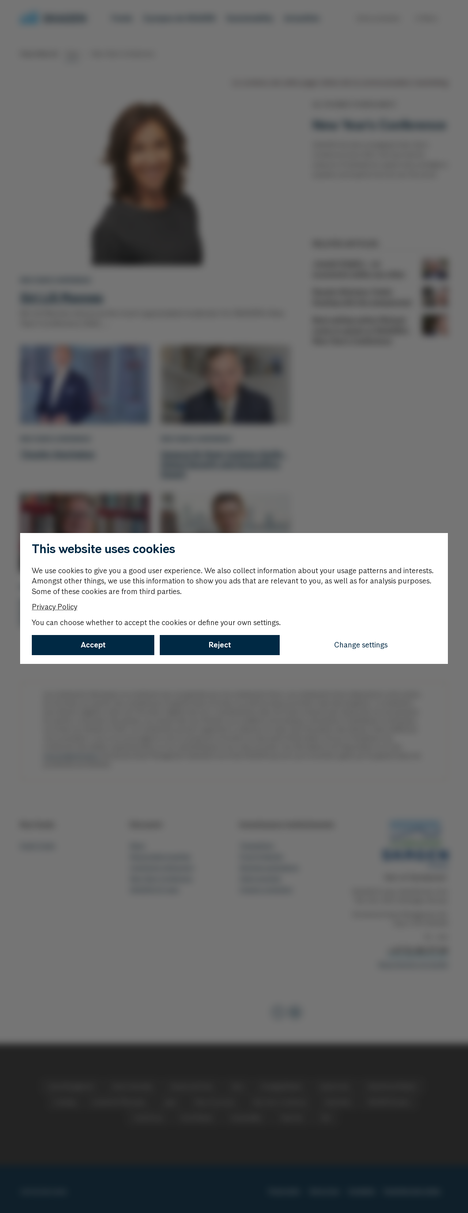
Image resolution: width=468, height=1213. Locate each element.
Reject (220, 645)
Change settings (361, 645)
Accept (93, 645)
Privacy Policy (54, 607)
